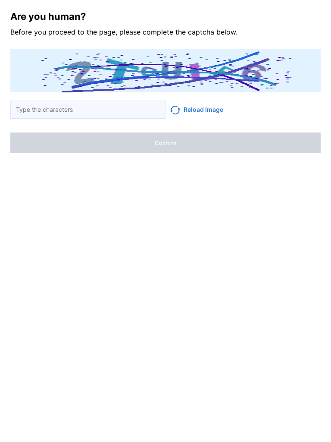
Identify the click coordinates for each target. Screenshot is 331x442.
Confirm (165, 142)
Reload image (203, 109)
